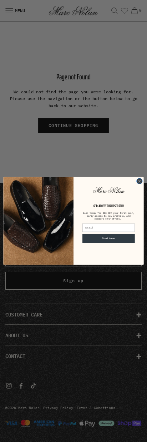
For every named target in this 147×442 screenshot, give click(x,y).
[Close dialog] (139, 181)
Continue (108, 238)
